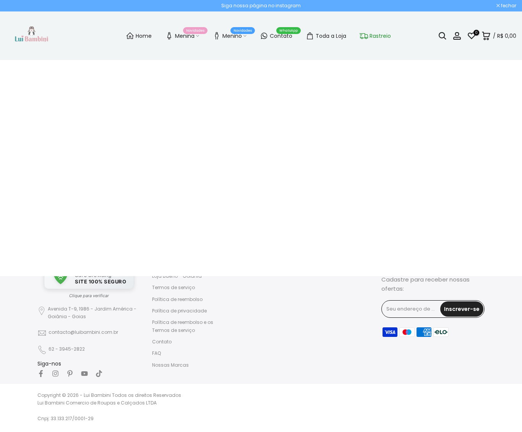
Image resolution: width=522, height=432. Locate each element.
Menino (237, 35)
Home (144, 36)
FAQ (156, 353)
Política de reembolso (177, 299)
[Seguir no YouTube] (84, 373)
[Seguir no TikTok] (99, 373)
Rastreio (380, 36)
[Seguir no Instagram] (55, 373)
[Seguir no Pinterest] (69, 373)
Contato (284, 35)
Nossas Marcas (170, 365)
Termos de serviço (173, 287)
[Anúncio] (261, 6)
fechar (17, 5)
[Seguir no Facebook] (40, 373)
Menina (190, 35)
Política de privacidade (179, 310)
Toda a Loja (331, 36)
